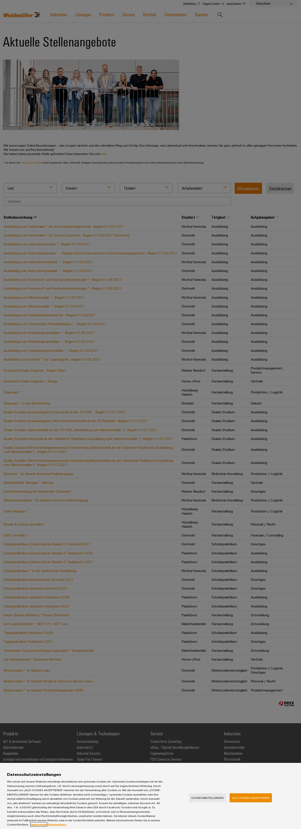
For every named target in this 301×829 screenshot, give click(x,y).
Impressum (39, 824)
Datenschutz (56, 824)
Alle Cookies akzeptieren (250, 797)
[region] (150, 796)
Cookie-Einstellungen (207, 797)
